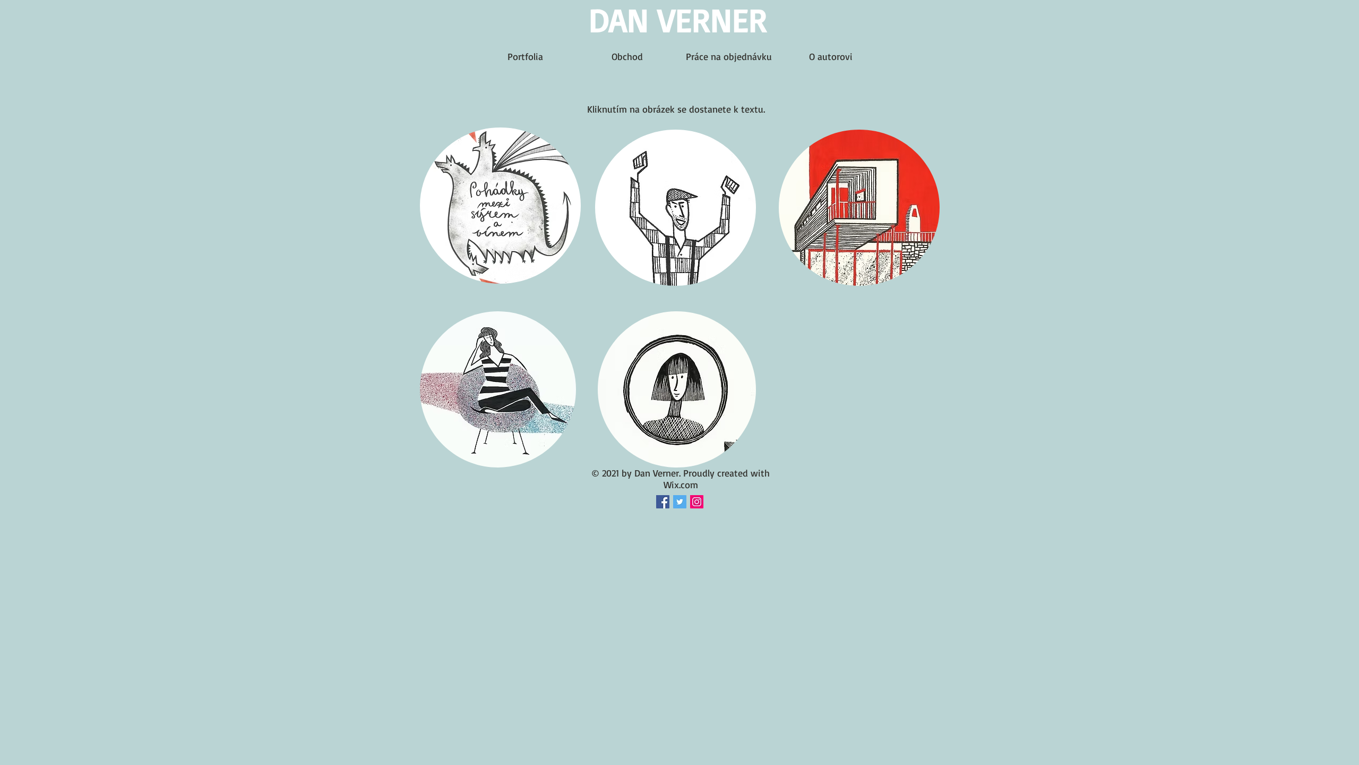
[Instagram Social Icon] (696, 501)
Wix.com (681, 484)
